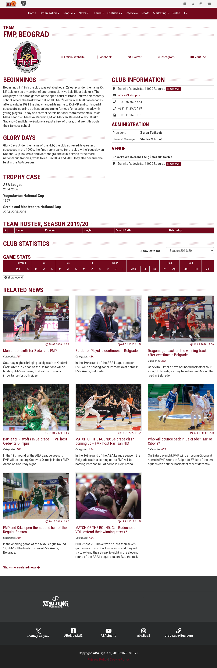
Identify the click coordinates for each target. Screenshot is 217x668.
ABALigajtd (108, 635)
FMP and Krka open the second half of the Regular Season (35, 529)
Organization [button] (48, 13)
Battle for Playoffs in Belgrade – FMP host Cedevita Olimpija (35, 441)
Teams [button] (97, 13)
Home (32, 13)
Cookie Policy (119, 659)
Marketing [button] (160, 13)
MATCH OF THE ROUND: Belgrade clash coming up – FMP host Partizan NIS (104, 441)
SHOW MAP (173, 88)
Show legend (15, 277)
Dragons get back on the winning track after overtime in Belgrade (177, 352)
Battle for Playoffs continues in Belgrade (106, 350)
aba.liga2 (143, 635)
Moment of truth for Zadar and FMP (30, 350)
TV (185, 13)
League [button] (68, 13)
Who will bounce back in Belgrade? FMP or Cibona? (180, 441)
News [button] (82, 13)
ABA (19, 356)
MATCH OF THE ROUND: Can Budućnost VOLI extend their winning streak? (105, 529)
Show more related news (20, 567)
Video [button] (176, 13)
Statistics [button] (113, 13)
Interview (132, 13)
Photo (146, 13)
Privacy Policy (98, 659)
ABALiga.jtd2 (73, 635)
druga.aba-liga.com (179, 635)
